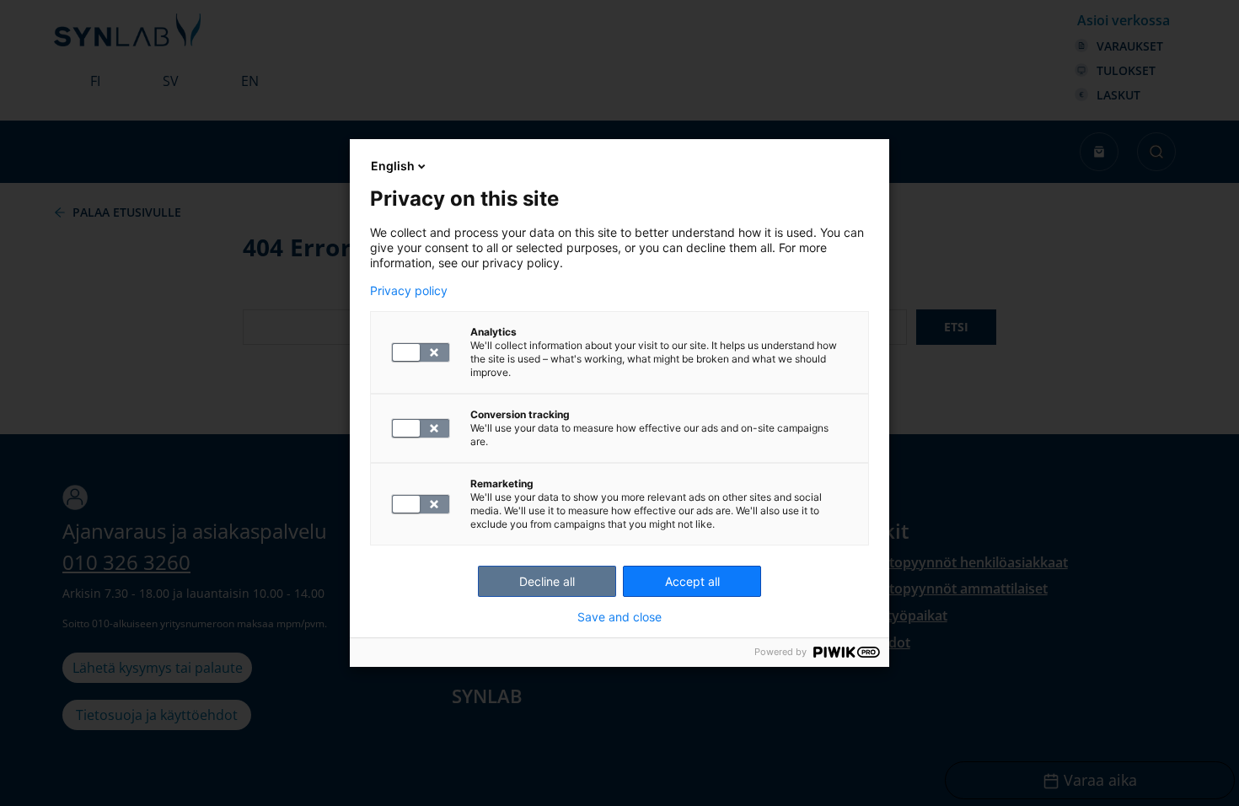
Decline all (547, 581)
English (393, 166)
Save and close (619, 617)
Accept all (692, 581)
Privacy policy (409, 291)
